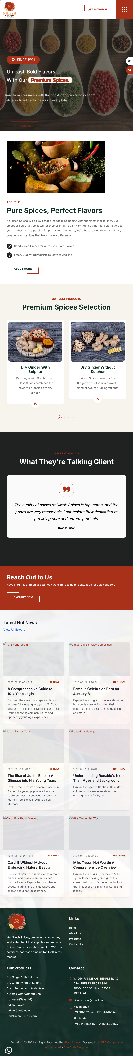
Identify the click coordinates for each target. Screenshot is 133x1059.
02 (129, 70)
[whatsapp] (8, 1050)
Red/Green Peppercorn (22, 1016)
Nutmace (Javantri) (19, 999)
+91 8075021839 (107, 1024)
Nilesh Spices (72, 1042)
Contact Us (22, 108)
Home (73, 927)
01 (129, 60)
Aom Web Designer (76, 1047)
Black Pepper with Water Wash (26, 988)
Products (75, 938)
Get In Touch (97, 9)
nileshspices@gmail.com (89, 1000)
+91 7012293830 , (84, 1012)
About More (23, 268)
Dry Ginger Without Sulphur (97, 369)
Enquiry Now (23, 597)
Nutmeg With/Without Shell (24, 993)
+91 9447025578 (107, 1012)
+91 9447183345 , (85, 1024)
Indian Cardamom (18, 1010)
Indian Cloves (15, 1005)
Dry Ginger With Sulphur (35, 369)
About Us (75, 933)
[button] (59, 417)
